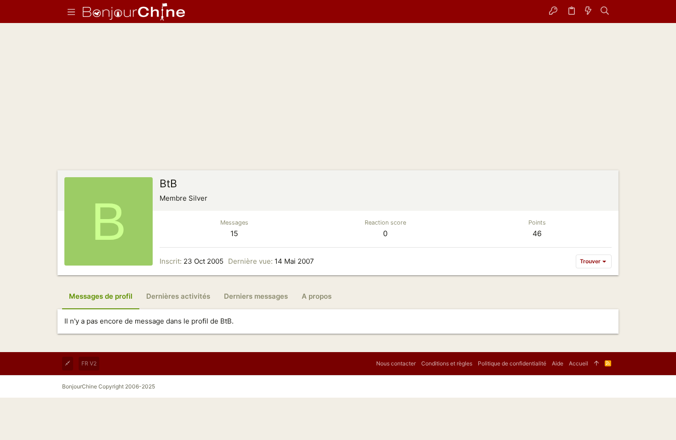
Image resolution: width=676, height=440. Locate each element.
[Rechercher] (605, 11)
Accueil (578, 363)
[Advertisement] (338, 101)
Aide (557, 363)
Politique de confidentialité (512, 363)
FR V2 (89, 363)
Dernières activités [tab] (178, 296)
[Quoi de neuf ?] (588, 11)
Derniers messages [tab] (256, 296)
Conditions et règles (446, 363)
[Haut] (596, 364)
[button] (71, 11)
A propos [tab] (317, 296)
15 (234, 233)
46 (537, 233)
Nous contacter (396, 363)
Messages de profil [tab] (100, 296)
